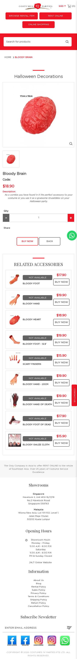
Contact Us (75, 395)
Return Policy (38, 603)
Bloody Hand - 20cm (35, 384)
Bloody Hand (31, 304)
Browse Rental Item (21, 16)
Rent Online (55, 16)
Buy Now (61, 282)
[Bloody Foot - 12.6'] (15, 339)
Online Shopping (38, 24)
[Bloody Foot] (15, 279)
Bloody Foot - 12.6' (35, 344)
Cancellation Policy (38, 606)
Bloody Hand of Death (37, 404)
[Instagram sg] (51, 640)
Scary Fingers (32, 364)
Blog (38, 583)
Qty (6, 211)
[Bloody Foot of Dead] (15, 420)
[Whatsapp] (65, 640)
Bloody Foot (31, 283)
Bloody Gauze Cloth (36, 445)
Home (7, 57)
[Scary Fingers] (15, 359)
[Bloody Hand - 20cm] (15, 380)
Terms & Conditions (38, 596)
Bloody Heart (32, 319)
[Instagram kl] (38, 640)
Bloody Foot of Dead (37, 424)
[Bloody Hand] (15, 299)
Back (50, 241)
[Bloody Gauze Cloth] (15, 440)
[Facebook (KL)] (12, 640)
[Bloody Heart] (15, 319)
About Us (38, 580)
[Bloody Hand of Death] (15, 400)
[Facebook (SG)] (25, 640)
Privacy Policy (38, 593)
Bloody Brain (23, 57)
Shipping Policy (38, 600)
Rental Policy (38, 587)
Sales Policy (38, 590)
